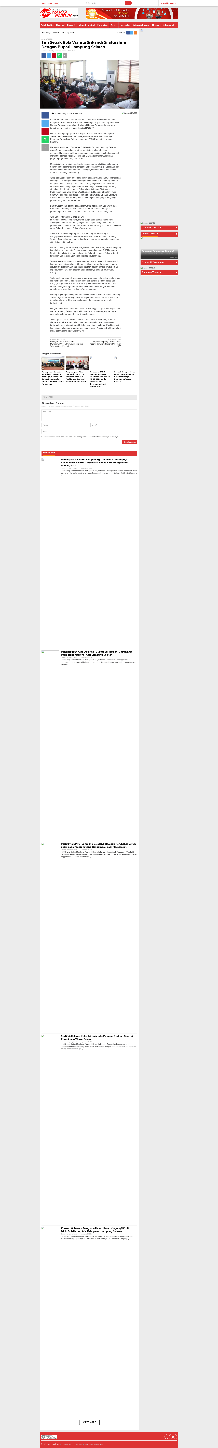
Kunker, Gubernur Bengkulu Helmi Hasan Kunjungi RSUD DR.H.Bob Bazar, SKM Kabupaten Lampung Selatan (95, 1230)
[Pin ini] (54, 55)
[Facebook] (128, 32)
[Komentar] (65, 55)
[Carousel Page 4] (175, 257)
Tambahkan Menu (168, 3)
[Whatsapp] (59, 55)
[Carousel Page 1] (170, 257)
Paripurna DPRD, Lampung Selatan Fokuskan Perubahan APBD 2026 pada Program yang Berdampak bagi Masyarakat (100, 379)
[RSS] (135, 32)
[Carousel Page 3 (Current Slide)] (173, 257)
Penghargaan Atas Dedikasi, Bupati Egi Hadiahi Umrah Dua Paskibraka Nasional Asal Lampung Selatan (76, 377)
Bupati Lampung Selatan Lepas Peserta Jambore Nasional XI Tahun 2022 (105, 342)
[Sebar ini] (44, 55)
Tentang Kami (67, 1444)
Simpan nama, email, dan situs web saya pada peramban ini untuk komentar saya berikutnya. (81, 437)
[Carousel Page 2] (172, 257)
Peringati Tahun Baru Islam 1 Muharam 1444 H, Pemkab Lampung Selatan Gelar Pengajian (66, 342)
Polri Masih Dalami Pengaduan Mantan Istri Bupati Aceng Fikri (158, 251)
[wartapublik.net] (59, 12)
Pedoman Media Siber (94, 1444)
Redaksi (79, 1444)
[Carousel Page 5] (177, 257)
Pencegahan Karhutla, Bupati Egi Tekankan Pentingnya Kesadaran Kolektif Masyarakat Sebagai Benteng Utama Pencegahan (94, 462)
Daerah (51, 51)
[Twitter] (132, 32)
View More (89, 1422)
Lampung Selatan (60, 51)
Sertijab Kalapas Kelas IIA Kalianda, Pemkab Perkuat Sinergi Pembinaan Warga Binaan (124, 377)
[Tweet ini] (49, 55)
